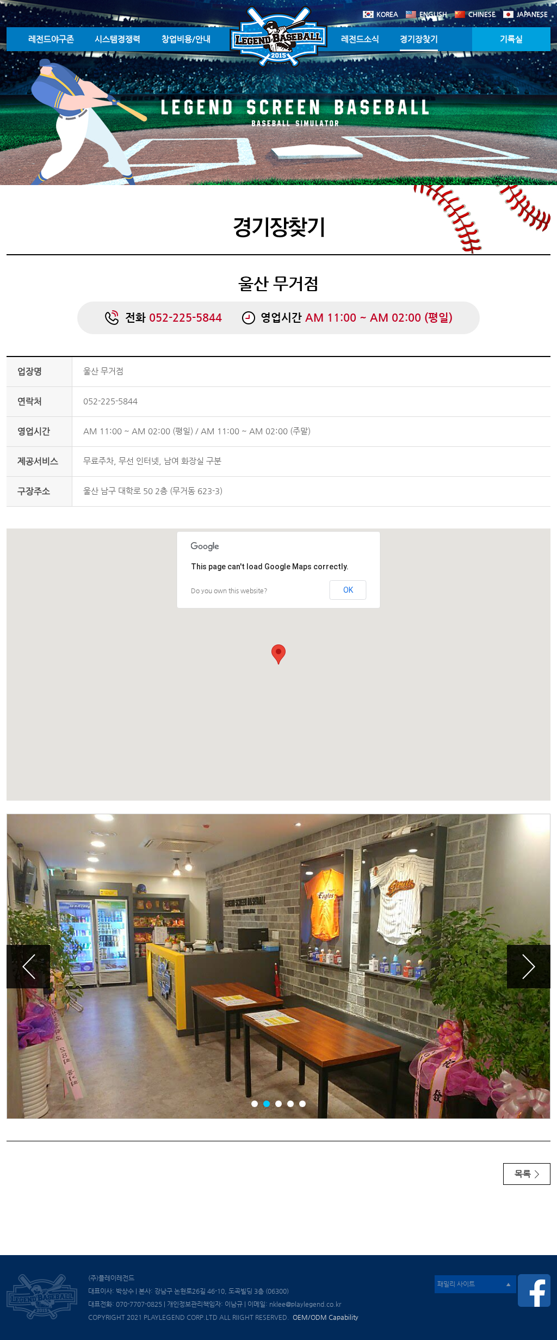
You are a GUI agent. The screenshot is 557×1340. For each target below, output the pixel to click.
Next (528, 966)
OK (348, 590)
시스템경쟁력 (117, 39)
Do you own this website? (229, 590)
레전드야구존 (51, 39)
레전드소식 (360, 39)
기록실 (511, 39)
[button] (278, 654)
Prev (28, 966)
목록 (524, 1174)
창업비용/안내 (186, 39)
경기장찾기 (419, 39)
